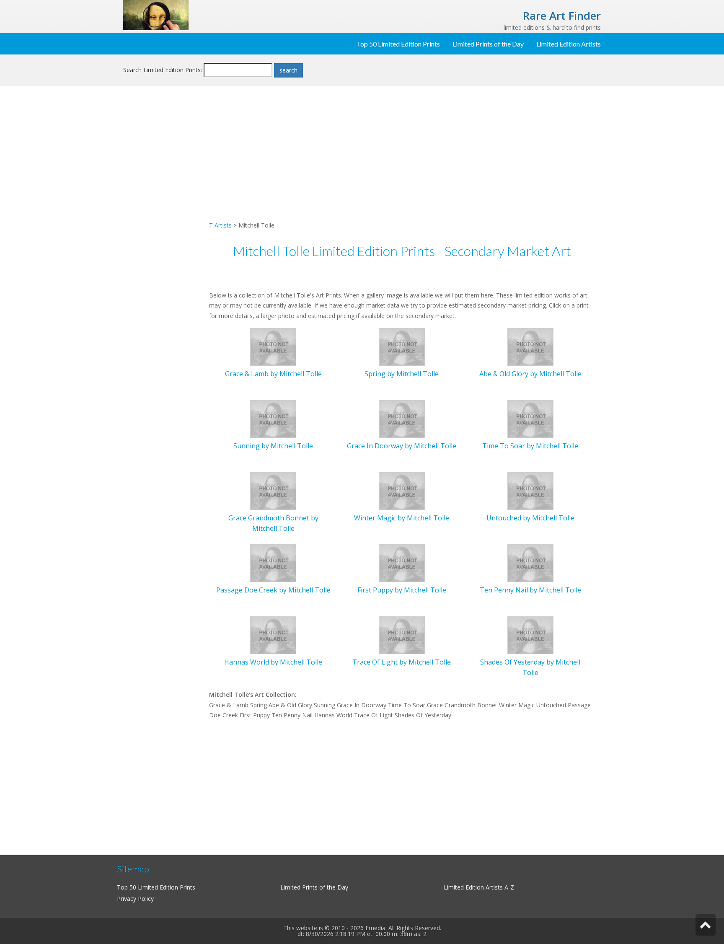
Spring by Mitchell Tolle (402, 373)
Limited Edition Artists (568, 44)
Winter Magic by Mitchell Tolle (401, 517)
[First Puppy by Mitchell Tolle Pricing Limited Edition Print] (402, 562)
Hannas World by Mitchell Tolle (273, 662)
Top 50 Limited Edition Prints (398, 44)
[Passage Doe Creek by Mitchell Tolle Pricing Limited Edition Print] (273, 562)
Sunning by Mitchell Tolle (273, 445)
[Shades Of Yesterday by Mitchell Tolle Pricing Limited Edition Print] (530, 635)
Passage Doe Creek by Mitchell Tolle (273, 590)
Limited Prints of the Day (488, 44)
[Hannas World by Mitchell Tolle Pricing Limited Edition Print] (273, 635)
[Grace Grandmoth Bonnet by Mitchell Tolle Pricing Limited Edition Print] (273, 490)
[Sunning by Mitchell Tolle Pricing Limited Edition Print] (273, 418)
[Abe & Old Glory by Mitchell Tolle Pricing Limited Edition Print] (530, 346)
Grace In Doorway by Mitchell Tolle (401, 445)
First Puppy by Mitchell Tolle (401, 590)
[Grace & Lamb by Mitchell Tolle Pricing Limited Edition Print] (273, 346)
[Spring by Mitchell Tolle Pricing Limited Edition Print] (402, 346)
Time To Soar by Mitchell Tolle (530, 445)
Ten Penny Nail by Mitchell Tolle (530, 590)
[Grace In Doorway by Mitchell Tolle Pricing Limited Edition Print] (402, 418)
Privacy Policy (135, 899)
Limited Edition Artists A (476, 887)
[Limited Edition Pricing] (156, 14)
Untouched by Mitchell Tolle (530, 517)
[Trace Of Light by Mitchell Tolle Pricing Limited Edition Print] (402, 635)
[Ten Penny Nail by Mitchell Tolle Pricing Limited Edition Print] (530, 562)
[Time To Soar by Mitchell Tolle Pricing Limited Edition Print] (530, 418)
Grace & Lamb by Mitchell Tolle (273, 373)
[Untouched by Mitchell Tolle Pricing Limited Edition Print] (530, 490)
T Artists (220, 225)
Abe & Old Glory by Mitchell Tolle (530, 373)
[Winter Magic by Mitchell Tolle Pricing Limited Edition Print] (402, 490)
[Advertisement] (163, 228)
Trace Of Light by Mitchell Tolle (401, 662)
